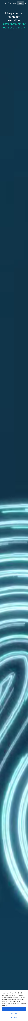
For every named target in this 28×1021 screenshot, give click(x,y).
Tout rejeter (14, 1017)
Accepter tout (14, 1009)
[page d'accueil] (10, 3)
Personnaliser (14, 1013)
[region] (14, 1005)
